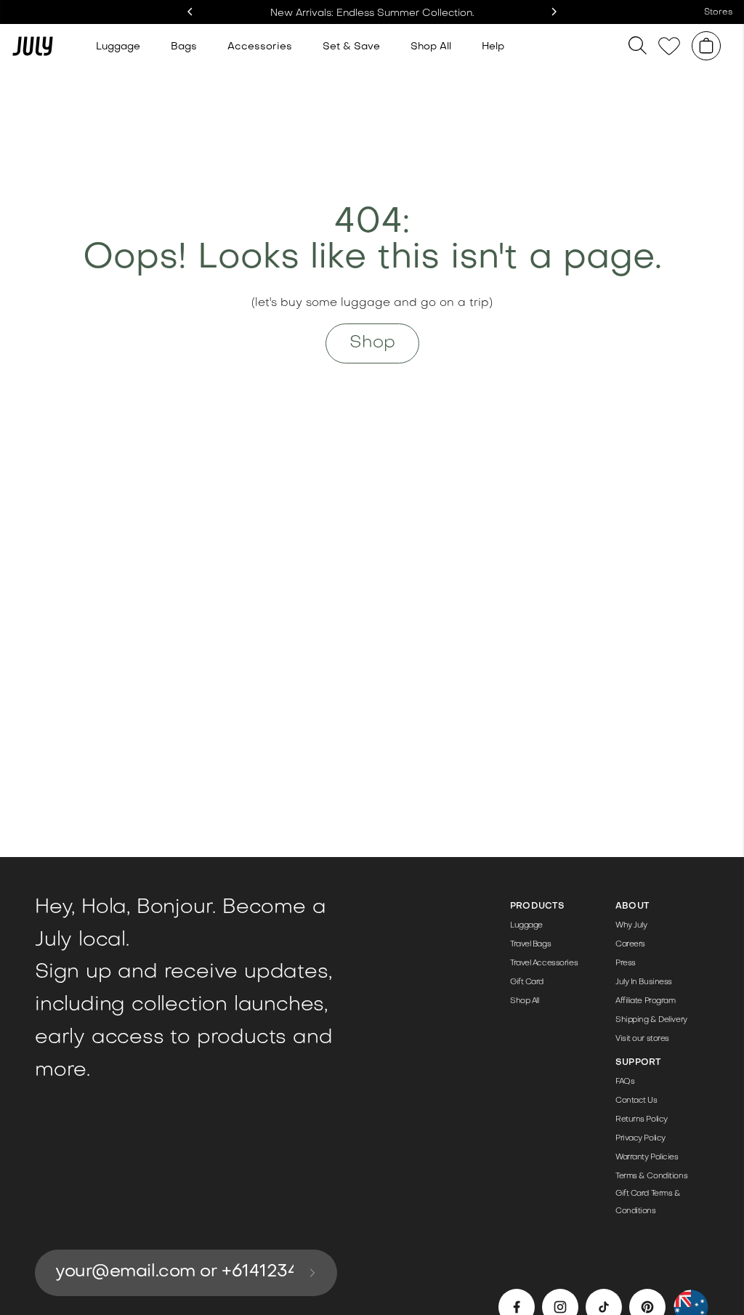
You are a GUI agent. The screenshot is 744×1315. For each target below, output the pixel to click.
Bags (184, 47)
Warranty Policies (647, 1158)
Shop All (431, 47)
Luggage (118, 47)
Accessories (259, 47)
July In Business (643, 982)
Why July (631, 926)
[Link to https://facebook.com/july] (516, 1307)
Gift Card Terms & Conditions (648, 1202)
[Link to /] (32, 46)
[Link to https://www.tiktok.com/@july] (604, 1307)
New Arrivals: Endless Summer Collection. (372, 13)
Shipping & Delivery (651, 1020)
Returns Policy (641, 1120)
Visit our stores (642, 1039)
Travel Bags (530, 945)
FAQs (624, 1082)
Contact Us (636, 1101)
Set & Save (351, 47)
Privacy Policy (640, 1139)
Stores (718, 12)
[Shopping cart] (706, 45)
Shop (372, 343)
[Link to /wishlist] (669, 46)
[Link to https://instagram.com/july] (560, 1307)
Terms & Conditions (651, 1177)
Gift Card (526, 982)
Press (625, 964)
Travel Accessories (544, 964)
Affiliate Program (645, 1001)
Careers (630, 945)
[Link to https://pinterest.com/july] (647, 1307)
